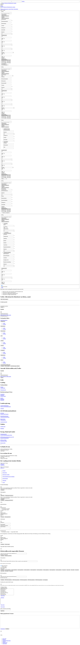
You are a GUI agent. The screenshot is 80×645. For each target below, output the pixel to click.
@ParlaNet (2, 464)
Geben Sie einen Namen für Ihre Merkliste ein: (8, 553)
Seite (4, 147)
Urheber (2, 25)
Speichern (2, 610)
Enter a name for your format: (5, 608)
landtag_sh (2, 467)
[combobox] (6, 60)
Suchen (23, 1)
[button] (40, 287)
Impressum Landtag (6, 474)
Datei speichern (3, 315)
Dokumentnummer (4, 21)
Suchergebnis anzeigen (6, 508)
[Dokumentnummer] (7, 589)
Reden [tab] (12, 9)
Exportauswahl (3, 507)
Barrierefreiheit (5, 478)
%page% (7, 640)
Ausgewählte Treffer (5, 509)
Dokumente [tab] (6, 9)
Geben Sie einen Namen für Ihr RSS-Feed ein (8, 576)
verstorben (6, 232)
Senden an (2, 522)
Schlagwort (3, 27)
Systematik (3, 29)
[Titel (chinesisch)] (7, 594)
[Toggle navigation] (0, 3)
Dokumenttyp (3, 23)
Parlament (5, 234)
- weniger (4, 324)
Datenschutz (5, 472)
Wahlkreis (5, 238)
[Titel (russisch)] (7, 593)
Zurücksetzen (4, 14)
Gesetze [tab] (9, 9)
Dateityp (1, 514)
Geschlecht (5, 226)
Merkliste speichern (8, 555)
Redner (2, 196)
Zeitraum (2, 87)
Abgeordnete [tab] (16, 9)
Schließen (2, 499)
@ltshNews (2, 465)
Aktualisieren (2, 628)
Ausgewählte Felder (3, 588)
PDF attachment (4, 565)
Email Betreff (2, 524)
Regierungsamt (6, 253)
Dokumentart (3, 19)
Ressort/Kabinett (6, 255)
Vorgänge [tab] (2, 9)
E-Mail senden (8, 315)
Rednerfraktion (3, 198)
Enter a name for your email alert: (21, 561)
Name (4, 224)
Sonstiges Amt (5, 259)
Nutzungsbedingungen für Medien (8, 476)
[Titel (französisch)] (7, 591)
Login (4, 482)
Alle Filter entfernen (3, 320)
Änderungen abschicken (9, 495)
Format (1, 510)
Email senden (7, 544)
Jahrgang (2, 76)
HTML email (4, 566)
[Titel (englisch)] (7, 590)
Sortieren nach (2, 512)
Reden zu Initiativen (6, 212)
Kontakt (4, 470)
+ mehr (4, 323)
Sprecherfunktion (4, 200)
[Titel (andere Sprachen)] (7, 592)
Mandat (4, 240)
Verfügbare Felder (3, 587)
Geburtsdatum (5, 228)
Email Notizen (2, 526)
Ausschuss (5, 244)
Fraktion (4, 242)
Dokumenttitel (3, 83)
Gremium (5, 257)
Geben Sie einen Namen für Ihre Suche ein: (7, 561)
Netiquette (4, 480)
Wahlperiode (5, 236)
